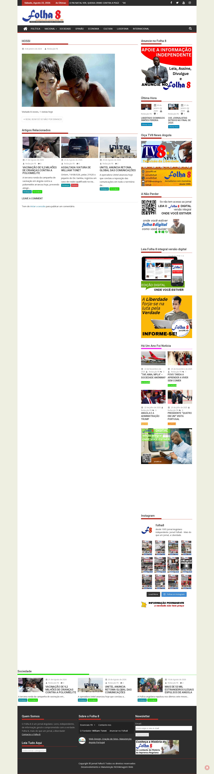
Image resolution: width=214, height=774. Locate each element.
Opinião (79, 28)
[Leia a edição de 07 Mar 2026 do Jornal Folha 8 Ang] (186, 548)
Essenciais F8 (86, 725)
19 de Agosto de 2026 (176, 679)
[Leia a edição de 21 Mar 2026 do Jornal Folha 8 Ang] (160, 548)
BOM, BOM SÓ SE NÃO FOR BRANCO (43, 119)
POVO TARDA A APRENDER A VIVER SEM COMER (178, 377)
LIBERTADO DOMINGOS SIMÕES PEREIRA (153, 119)
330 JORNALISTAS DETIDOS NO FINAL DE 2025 (179, 120)
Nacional (50, 28)
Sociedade (65, 28)
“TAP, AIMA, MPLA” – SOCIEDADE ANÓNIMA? (153, 376)
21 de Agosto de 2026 (34, 160)
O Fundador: (93, 730)
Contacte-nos (104, 725)
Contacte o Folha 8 (31, 734)
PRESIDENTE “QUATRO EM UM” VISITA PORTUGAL (180, 416)
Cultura (108, 28)
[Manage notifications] (207, 767)
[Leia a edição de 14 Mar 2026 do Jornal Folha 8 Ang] (173, 548)
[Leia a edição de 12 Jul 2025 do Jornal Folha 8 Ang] (173, 582)
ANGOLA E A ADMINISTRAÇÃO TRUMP (150, 416)
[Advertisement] (139, 16)
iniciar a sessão (37, 206)
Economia (93, 28)
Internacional (141, 28)
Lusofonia (122, 28)
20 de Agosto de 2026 (73, 160)
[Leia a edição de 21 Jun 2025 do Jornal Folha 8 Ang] (186, 582)
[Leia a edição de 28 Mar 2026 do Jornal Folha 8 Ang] (147, 548)
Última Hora (146, 124)
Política (35, 28)
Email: (138, 723)
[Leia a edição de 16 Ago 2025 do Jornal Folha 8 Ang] (160, 565)
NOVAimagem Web (123, 766)
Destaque (27, 192)
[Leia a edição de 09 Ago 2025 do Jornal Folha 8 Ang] (173, 565)
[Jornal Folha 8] (25, 28)
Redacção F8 (52, 49)
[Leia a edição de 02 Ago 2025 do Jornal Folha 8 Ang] (186, 565)
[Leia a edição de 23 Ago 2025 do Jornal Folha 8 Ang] (147, 565)
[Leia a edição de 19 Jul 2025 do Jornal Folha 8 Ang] (160, 582)
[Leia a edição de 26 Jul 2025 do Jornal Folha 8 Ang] (147, 582)
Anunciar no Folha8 (119, 730)
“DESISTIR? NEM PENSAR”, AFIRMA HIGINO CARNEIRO (99, 2)
